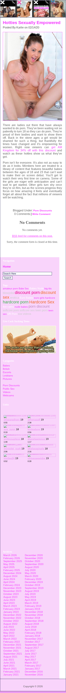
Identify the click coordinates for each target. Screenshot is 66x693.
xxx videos (24, 313)
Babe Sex (24, 288)
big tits (48, 288)
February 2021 (11, 671)
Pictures (7, 378)
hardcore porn (16, 302)
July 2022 (8, 626)
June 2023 (9, 600)
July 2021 (8, 659)
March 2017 (31, 662)
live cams (8, 306)
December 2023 (12, 588)
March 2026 (10, 555)
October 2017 (32, 641)
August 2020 (32, 567)
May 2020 (30, 573)
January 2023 (11, 611)
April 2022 (9, 635)
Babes (6, 365)
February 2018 (33, 632)
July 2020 (30, 570)
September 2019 (34, 588)
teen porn (41, 310)
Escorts (7, 372)
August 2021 (10, 656)
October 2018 (32, 617)
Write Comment (41, 214)
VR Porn (12, 313)
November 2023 (12, 591)
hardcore (50, 297)
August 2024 (10, 576)
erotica (14, 297)
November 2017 (34, 638)
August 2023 (10, 597)
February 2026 (11, 558)
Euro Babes (26, 297)
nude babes (21, 306)
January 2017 (32, 668)
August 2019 (32, 591)
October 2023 (11, 594)
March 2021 (10, 668)
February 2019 (33, 606)
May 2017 (30, 656)
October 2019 (32, 585)
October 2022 (11, 620)
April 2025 (9, 567)
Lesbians (8, 375)
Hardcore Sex (41, 302)
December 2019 (34, 582)
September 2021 (12, 653)
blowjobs (8, 292)
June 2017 (31, 653)
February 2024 (11, 585)
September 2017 (34, 644)
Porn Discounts (42, 210)
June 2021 (9, 662)
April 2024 (9, 582)
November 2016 (34, 674)
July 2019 (30, 594)
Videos (6, 392)
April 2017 (30, 659)
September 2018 (34, 620)
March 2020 (31, 576)
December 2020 (34, 555)
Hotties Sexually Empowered (32, 22)
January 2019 (32, 608)
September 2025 (12, 561)
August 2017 (32, 647)
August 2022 (10, 623)
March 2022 (10, 638)
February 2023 (11, 608)
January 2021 (11, 674)
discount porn (27, 292)
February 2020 (33, 579)
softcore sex (27, 310)
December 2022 (12, 614)
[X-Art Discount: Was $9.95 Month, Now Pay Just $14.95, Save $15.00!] (33, 16)
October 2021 (11, 650)
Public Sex (8, 388)
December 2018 (34, 611)
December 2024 (12, 573)
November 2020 (34, 558)
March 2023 (10, 606)
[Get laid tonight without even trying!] (29, 352)
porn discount (39, 306)
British (6, 368)
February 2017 (33, 665)
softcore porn (11, 310)
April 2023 (9, 603)
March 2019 (31, 603)
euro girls (39, 297)
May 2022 (8, 632)
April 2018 (30, 629)
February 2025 (11, 570)
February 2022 (11, 641)
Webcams (8, 395)
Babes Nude (36, 288)
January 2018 (32, 635)
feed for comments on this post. (32, 235)
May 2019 (30, 597)
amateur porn (10, 288)
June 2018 (31, 626)
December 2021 (12, 644)
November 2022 (12, 617)
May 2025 (8, 564)
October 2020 (32, 561)
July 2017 (30, 650)
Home (7, 266)
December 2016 (34, 671)
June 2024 (9, 579)
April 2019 (30, 600)
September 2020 (34, 564)
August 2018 (32, 623)
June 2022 (9, 629)
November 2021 (12, 647)
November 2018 (34, 614)
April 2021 (9, 665)
